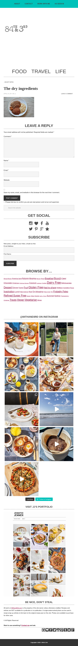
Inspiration (9, 291)
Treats (13, 299)
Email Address (8, 246)
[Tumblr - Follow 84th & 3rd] (65, 631)
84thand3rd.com (16, 608)
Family (21, 287)
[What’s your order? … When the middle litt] (21, 444)
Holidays (60, 287)
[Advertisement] (39, 52)
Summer (50, 295)
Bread (42, 279)
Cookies (44, 283)
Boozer (39, 278)
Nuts (30, 291)
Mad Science (24, 292)
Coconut (32, 282)
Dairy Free (54, 282)
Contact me (25, 625)
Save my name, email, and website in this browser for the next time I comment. (32, 192)
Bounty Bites (9, 82)
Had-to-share (49, 287)
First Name (7, 254)
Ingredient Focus (68, 288)
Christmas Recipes (24, 283)
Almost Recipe (8, 279)
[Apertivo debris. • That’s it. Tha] (56, 374)
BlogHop (32, 278)
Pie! (52, 292)
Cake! (63, 278)
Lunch (17, 291)
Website (7, 180)
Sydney (57, 295)
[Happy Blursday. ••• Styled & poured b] (56, 444)
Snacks (37, 296)
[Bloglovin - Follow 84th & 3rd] (47, 631)
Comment (8, 136)
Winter (39, 300)
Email (6, 170)
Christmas (15, 283)
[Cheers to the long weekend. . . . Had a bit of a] (21, 339)
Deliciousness (66, 283)
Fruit (26, 287)
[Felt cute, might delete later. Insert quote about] (56, 339)
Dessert (8, 287)
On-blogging (37, 291)
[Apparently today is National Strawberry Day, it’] (21, 409)
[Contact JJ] (69, 631)
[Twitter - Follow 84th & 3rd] (54, 631)
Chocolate (8, 283)
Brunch (57, 278)
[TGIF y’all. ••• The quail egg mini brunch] (21, 374)
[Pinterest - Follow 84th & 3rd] (61, 631)
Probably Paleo (60, 291)
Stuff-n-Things (43, 296)
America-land (17, 278)
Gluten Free (35, 287)
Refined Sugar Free (15, 295)
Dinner (15, 287)
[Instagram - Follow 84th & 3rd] (43, 631)
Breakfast (49, 278)
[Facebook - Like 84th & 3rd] (50, 631)
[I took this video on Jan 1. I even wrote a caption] (56, 409)
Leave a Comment (67, 93)
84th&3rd (39, 18)
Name (6, 160)
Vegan (20, 299)
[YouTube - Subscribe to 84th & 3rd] (58, 631)
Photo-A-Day (47, 292)
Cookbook (39, 283)
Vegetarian (31, 299)
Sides (32, 296)
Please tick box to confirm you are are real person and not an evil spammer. (32, 202)
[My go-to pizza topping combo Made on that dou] (21, 479)
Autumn (25, 278)
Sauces (28, 296)
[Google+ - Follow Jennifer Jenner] (72, 631)
